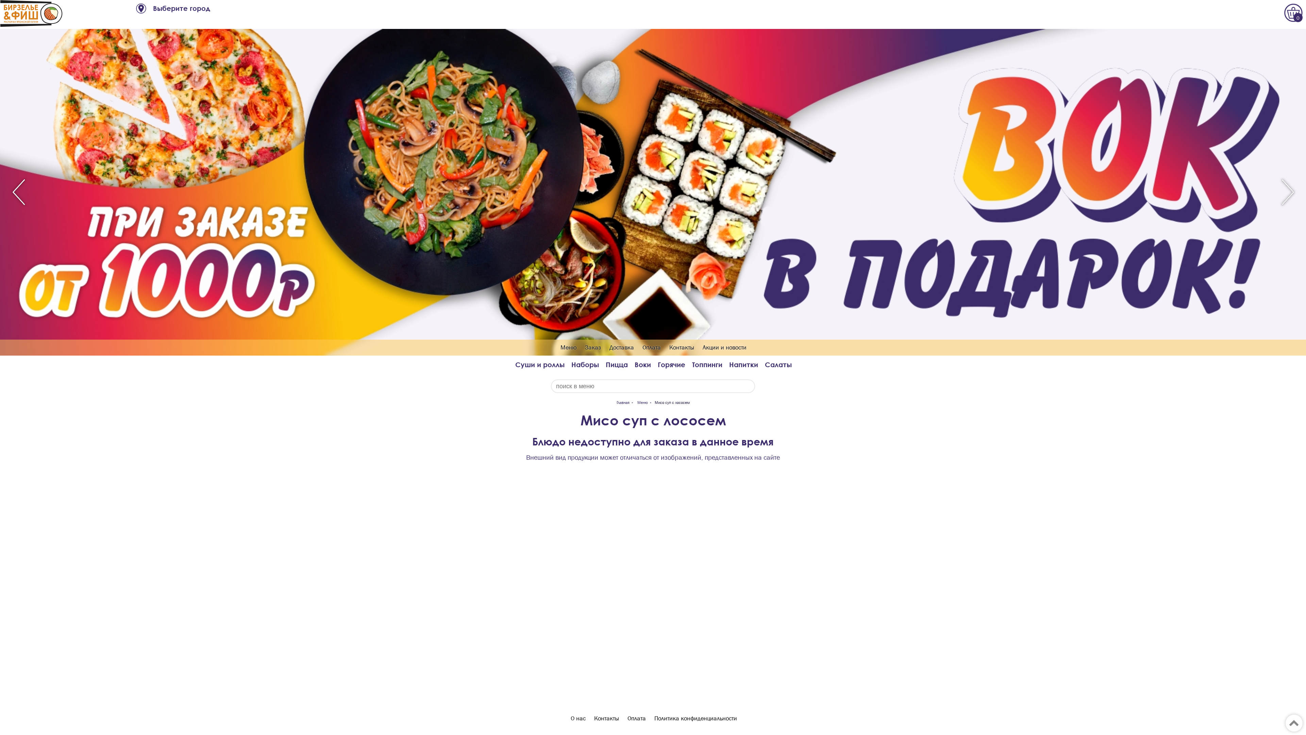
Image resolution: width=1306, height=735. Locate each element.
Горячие (671, 365)
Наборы (585, 365)
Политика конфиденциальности (695, 718)
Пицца (617, 365)
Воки (643, 365)
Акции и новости (725, 348)
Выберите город (181, 8)
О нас (578, 718)
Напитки (743, 365)
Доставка (621, 348)
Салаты (778, 365)
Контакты (681, 348)
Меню (568, 348)
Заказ (593, 348)
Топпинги (707, 365)
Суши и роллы (540, 365)
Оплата (651, 348)
